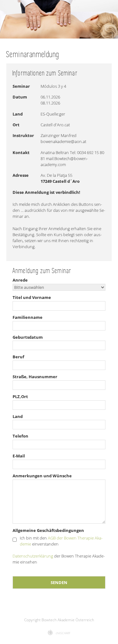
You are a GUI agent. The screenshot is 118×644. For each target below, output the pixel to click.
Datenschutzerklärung (33, 556)
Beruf (18, 357)
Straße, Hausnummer (35, 376)
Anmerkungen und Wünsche (42, 476)
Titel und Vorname (32, 297)
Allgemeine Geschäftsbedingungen (48, 530)
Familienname (27, 317)
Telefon (20, 436)
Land (18, 416)
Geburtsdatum (28, 337)
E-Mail (19, 456)
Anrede (20, 280)
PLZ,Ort (20, 396)
